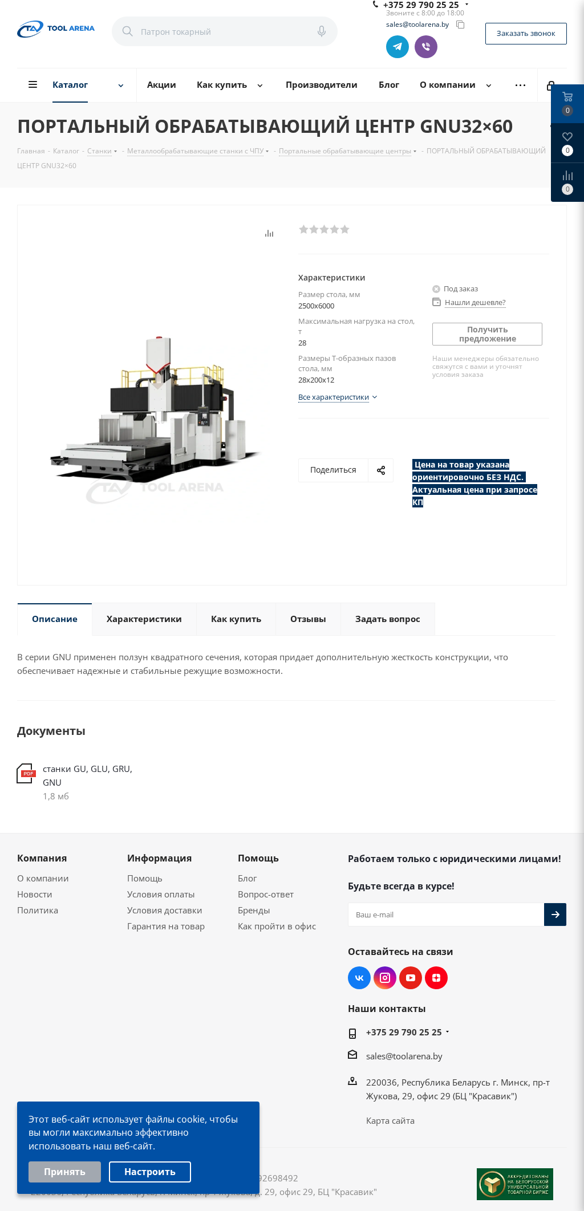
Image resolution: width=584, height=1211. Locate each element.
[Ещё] (520, 85)
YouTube (410, 977)
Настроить (150, 1171)
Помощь (145, 878)
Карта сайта (390, 1120)
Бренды (254, 910)
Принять (65, 1171)
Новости (34, 894)
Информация (159, 858)
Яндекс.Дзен (436, 977)
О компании (43, 878)
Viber (426, 46)
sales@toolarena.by (417, 24)
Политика (37, 910)
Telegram (397, 46)
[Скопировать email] (460, 24)
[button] (303, 228)
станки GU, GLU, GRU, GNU (87, 775)
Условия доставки (164, 910)
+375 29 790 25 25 (404, 1032)
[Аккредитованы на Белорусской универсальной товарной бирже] (515, 1184)
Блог (247, 878)
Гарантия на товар (166, 926)
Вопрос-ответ (266, 894)
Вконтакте (359, 977)
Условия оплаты (161, 894)
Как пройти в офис (277, 926)
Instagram (385, 977)
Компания (42, 858)
